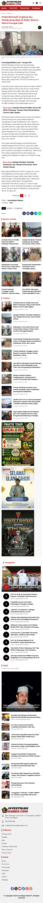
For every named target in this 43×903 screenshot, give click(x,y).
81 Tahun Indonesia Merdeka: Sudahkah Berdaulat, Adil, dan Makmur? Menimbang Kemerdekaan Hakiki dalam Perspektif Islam (25, 726)
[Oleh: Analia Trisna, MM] (6, 746)
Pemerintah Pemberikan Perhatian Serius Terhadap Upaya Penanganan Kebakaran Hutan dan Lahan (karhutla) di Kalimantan (31, 267)
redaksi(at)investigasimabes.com (16, 825)
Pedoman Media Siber (9, 846)
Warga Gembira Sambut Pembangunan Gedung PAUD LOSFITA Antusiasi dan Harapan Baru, (25, 378)
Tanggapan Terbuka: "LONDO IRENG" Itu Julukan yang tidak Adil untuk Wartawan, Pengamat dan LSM (25, 794)
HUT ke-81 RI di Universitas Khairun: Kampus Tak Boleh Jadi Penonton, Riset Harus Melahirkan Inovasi (24, 595)
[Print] (24, 213)
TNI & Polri (5, 864)
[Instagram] (27, 888)
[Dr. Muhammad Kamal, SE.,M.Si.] (6, 717)
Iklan (3, 840)
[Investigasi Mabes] (12, 3)
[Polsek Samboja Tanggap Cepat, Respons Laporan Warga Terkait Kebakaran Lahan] (11, 279)
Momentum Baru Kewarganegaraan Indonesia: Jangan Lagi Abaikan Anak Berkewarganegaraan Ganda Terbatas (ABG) (25, 745)
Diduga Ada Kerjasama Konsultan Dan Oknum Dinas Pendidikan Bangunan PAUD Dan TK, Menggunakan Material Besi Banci (25, 618)
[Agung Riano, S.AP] (6, 737)
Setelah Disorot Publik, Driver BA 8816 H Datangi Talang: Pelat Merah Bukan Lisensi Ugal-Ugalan (22, 110)
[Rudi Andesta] (6, 756)
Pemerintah (6, 867)
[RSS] (30, 888)
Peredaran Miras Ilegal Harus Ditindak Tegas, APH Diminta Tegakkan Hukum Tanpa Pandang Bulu (25, 774)
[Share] (39, 27)
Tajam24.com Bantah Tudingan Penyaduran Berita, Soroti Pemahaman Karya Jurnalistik (23, 611)
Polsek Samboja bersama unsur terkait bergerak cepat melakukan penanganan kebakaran (26, 389)
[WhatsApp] (39, 213)
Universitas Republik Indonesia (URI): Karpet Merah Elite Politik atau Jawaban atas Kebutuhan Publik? (25, 736)
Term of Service (7, 850)
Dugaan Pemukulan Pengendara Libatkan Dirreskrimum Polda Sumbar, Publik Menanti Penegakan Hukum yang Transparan (25, 755)
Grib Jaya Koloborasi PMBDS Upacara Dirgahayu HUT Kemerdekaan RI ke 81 (25, 657)
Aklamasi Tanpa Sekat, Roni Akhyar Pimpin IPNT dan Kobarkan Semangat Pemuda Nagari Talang (25, 626)
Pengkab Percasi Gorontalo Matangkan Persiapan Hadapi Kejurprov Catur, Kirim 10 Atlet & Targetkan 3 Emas (23, 603)
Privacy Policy (6, 853)
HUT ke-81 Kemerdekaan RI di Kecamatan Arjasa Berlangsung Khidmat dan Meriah (23, 641)
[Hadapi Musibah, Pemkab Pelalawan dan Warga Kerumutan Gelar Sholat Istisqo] (31, 230)
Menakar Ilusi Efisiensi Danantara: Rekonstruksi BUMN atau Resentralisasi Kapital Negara (26, 716)
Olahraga (5, 880)
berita (10, 208)
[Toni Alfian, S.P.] (6, 727)
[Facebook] (28, 213)
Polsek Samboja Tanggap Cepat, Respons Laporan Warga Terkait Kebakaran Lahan (11, 291)
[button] (33, 3)
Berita (4, 861)
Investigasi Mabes (7, 27)
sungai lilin (19, 208)
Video (4, 873)
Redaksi (4, 837)
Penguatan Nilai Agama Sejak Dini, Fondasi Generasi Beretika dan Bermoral (24, 765)
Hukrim (4, 877)
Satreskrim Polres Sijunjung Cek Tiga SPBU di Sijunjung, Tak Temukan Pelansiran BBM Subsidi (25, 649)
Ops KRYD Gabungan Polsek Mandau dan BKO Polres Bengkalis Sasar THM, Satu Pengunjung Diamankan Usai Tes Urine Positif (31, 291)
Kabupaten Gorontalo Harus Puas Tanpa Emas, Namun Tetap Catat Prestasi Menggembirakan (11, 267)
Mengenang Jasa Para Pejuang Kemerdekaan (22, 784)
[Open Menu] (37, 3)
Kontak (4, 843)
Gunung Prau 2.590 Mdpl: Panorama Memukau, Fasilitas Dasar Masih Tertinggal (24, 634)
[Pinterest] (19, 888)
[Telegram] (36, 213)
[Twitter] (32, 213)
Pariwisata (5, 870)
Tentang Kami (6, 834)
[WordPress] (23, 888)
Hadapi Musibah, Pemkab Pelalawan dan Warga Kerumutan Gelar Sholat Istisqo (20, 164)
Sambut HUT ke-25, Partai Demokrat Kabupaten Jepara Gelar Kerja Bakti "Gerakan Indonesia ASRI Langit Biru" (27, 402)
